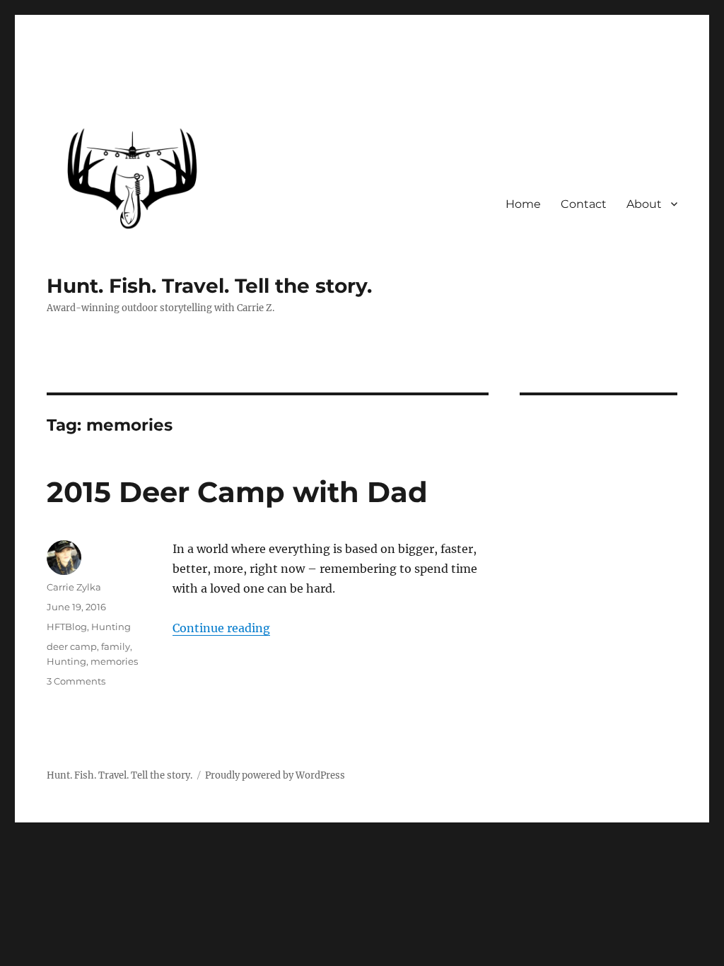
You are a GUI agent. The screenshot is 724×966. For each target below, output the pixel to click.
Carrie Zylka (74, 587)
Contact (584, 204)
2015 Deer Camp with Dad (237, 492)
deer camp (72, 646)
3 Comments (76, 681)
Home (523, 204)
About (644, 204)
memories (114, 661)
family (115, 646)
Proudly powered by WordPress (275, 775)
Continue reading (221, 628)
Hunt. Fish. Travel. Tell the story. (209, 286)
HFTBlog (67, 626)
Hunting (111, 626)
